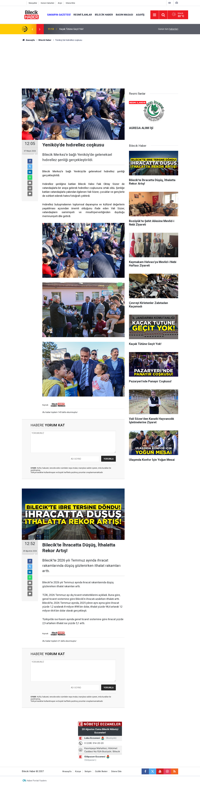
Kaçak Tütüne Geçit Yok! (71, 29)
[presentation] (32, 29)
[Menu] (154, 15)
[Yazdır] (30, 188)
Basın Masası (124, 14)
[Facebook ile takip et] (145, 771)
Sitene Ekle (70, 3)
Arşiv (60, 3)
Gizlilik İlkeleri (101, 771)
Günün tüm (168, 29)
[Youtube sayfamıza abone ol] (160, 771)
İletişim (88, 771)
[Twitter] (30, 166)
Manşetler (33, 3)
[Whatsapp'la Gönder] (30, 177)
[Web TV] (169, 2)
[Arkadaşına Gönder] (30, 182)
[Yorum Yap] (30, 193)
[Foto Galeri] (176, 2)
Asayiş (140, 14)
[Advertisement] (100, 66)
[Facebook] (30, 161)
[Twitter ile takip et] (152, 771)
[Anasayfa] (23, 3)
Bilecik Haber (104, 14)
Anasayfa (30, 40)
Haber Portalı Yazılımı (37, 780)
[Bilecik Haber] (31, 14)
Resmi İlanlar (82, 14)
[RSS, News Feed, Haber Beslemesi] (174, 771)
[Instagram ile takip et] (167, 771)
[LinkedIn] (30, 172)
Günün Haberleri (47, 3)
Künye (78, 771)
